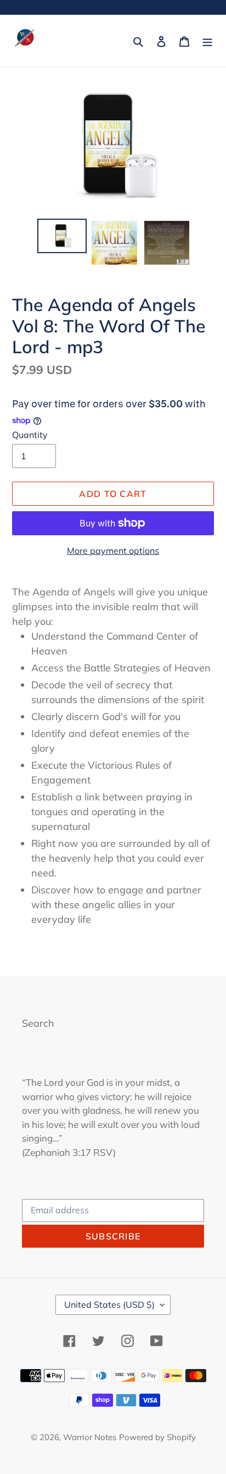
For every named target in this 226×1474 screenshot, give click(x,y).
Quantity (30, 434)
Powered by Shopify (157, 1437)
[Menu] (207, 41)
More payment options (113, 550)
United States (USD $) (109, 1304)
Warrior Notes (89, 1437)
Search (38, 1023)
